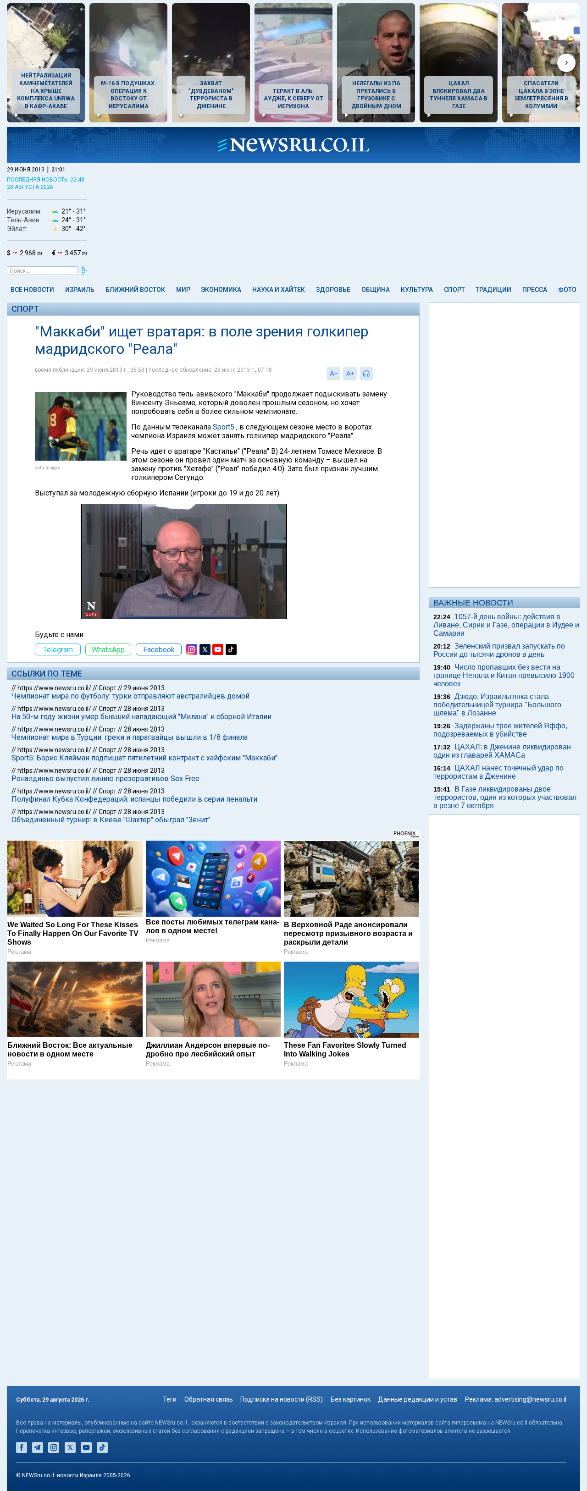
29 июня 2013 (144, 688)
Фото (567, 289)
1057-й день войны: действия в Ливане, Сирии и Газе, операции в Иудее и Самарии (506, 625)
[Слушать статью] (376, 373)
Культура (417, 289)
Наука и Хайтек (278, 289)
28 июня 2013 (144, 708)
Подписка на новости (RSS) (281, 1399)
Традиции (493, 289)
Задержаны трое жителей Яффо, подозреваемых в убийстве (500, 730)
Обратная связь (208, 1399)
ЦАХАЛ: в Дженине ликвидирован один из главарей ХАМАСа (502, 751)
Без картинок (351, 1399)
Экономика (221, 289)
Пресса (534, 289)
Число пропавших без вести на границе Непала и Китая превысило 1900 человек (504, 675)
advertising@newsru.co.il (530, 1399)
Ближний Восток (135, 289)
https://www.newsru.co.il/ (54, 688)
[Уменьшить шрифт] (333, 373)
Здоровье (333, 289)
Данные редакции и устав (417, 1399)
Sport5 (223, 427)
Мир (183, 289)
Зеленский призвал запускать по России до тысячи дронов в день (499, 650)
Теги (170, 1399)
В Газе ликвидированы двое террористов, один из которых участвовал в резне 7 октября (504, 797)
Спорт (454, 289)
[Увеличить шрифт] (350, 373)
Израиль (79, 289)
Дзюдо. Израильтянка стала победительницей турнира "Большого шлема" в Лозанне (497, 705)
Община (375, 289)
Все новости (32, 289)
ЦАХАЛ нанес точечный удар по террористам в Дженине (498, 772)
